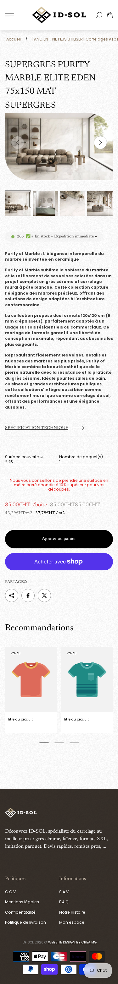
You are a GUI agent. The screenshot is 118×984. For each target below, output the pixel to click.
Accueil (13, 39)
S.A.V (64, 891)
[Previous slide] (17, 142)
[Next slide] (100, 142)
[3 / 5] (73, 203)
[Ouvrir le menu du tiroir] (9, 15)
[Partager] (11, 595)
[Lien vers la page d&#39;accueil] (21, 813)
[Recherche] (99, 15)
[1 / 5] (18, 203)
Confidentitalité (20, 912)
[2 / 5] (45, 203)
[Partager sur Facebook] (28, 595)
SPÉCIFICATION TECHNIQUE (36, 428)
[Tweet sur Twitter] (44, 595)
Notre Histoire (72, 912)
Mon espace (71, 922)
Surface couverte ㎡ (24, 457)
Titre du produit (20, 719)
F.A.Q (64, 902)
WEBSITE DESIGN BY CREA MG (72, 942)
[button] (44, 742)
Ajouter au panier (59, 539)
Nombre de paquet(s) (81, 457)
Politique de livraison (25, 922)
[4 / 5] (100, 203)
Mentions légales (22, 902)
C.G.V (10, 891)
